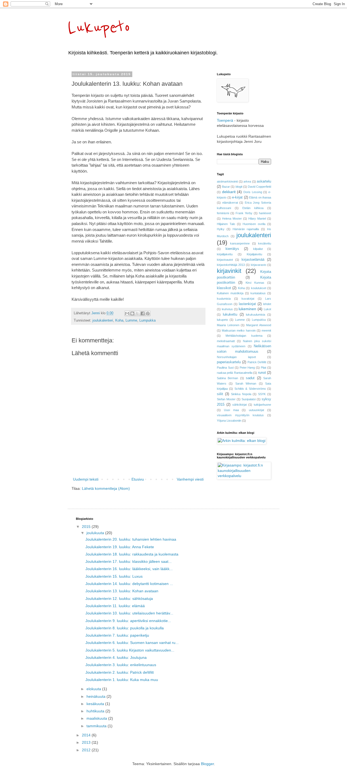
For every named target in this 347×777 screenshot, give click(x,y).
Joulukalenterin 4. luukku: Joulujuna (116, 657)
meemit (266, 330)
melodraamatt (226, 341)
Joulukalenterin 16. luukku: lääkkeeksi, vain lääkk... (129, 569)
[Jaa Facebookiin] (142, 313)
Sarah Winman (245, 383)
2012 (87, 750)
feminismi (223, 213)
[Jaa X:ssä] (137, 313)
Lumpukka (147, 320)
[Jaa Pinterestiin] (147, 313)
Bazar (226, 186)
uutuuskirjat (256, 410)
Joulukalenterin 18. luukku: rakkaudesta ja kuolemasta (131, 554)
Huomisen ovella (254, 224)
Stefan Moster (226, 399)
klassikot (224, 288)
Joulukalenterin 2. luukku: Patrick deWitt (119, 672)
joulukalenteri (102, 320)
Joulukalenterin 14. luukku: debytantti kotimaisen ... (129, 583)
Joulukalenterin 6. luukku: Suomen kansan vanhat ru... (132, 642)
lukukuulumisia (255, 314)
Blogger (207, 764)
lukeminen (247, 309)
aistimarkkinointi (227, 181)
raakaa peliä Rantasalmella (234, 372)
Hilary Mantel (257, 218)
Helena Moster (232, 218)
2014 (87, 735)
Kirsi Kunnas (255, 282)
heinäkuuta (96, 696)
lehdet (267, 304)
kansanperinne (240, 243)
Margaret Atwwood (258, 325)
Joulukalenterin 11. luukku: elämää (115, 606)
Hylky (220, 229)
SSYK (262, 394)
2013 (87, 742)
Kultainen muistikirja (230, 293)
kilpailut (258, 248)
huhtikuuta (95, 711)
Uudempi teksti (85, 479)
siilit (220, 394)
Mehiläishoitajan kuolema (244, 335)
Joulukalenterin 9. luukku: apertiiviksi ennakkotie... (128, 621)
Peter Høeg (247, 367)
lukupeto (222, 319)
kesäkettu (264, 243)
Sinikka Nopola (241, 394)
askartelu (264, 181)
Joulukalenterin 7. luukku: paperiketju (117, 635)
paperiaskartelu (229, 362)
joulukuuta (95, 533)
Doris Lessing (252, 192)
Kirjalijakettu (254, 254)
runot (262, 373)
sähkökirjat (239, 404)
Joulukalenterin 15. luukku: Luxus (114, 576)
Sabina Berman (227, 378)
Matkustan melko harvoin (238, 330)
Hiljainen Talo (226, 224)
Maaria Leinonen (228, 325)
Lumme (131, 320)
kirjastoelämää (253, 260)
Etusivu (137, 479)
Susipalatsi (249, 399)
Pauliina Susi (225, 367)
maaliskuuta (97, 718)
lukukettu (230, 314)
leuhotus (227, 309)
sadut (250, 378)
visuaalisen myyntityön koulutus (240, 415)
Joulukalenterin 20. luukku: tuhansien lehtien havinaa (130, 539)
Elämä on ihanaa (260, 197)
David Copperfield (259, 186)
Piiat (263, 367)
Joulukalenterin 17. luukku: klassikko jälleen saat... (128, 561)
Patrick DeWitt (257, 362)
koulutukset (258, 288)
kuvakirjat (248, 298)
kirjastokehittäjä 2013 (231, 264)
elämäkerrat (230, 202)
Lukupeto (99, 27)
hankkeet (265, 213)
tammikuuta (97, 726)
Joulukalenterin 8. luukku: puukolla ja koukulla (124, 628)
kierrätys (232, 249)
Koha (119, 320)
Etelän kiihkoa (253, 208)
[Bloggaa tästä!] (132, 313)
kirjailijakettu (225, 254)
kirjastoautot (225, 259)
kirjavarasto (258, 264)
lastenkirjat (247, 304)
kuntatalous (258, 293)
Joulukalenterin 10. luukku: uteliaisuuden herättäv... (129, 613)
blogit (239, 186)
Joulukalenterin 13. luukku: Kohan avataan (121, 591)
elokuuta (94, 689)
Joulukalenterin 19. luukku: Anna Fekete (119, 547)
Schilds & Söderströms (250, 388)
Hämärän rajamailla (246, 229)
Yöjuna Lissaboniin (229, 420)
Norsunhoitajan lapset (236, 357)
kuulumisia (224, 298)
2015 (87, 526)
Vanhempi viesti (190, 479)
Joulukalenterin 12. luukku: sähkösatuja (119, 598)
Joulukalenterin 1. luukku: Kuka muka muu (121, 679)
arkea (247, 181)
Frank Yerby (244, 213)
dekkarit (229, 192)
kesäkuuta (95, 704)
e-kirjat (237, 197)
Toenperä (225, 120)
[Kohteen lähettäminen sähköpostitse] (127, 313)
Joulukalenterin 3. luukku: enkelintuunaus (120, 665)
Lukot (267, 309)
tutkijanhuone (262, 404)
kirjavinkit (229, 270)
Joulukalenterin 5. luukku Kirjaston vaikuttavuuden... (129, 650)
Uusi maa (231, 410)
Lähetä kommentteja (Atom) (106, 488)
